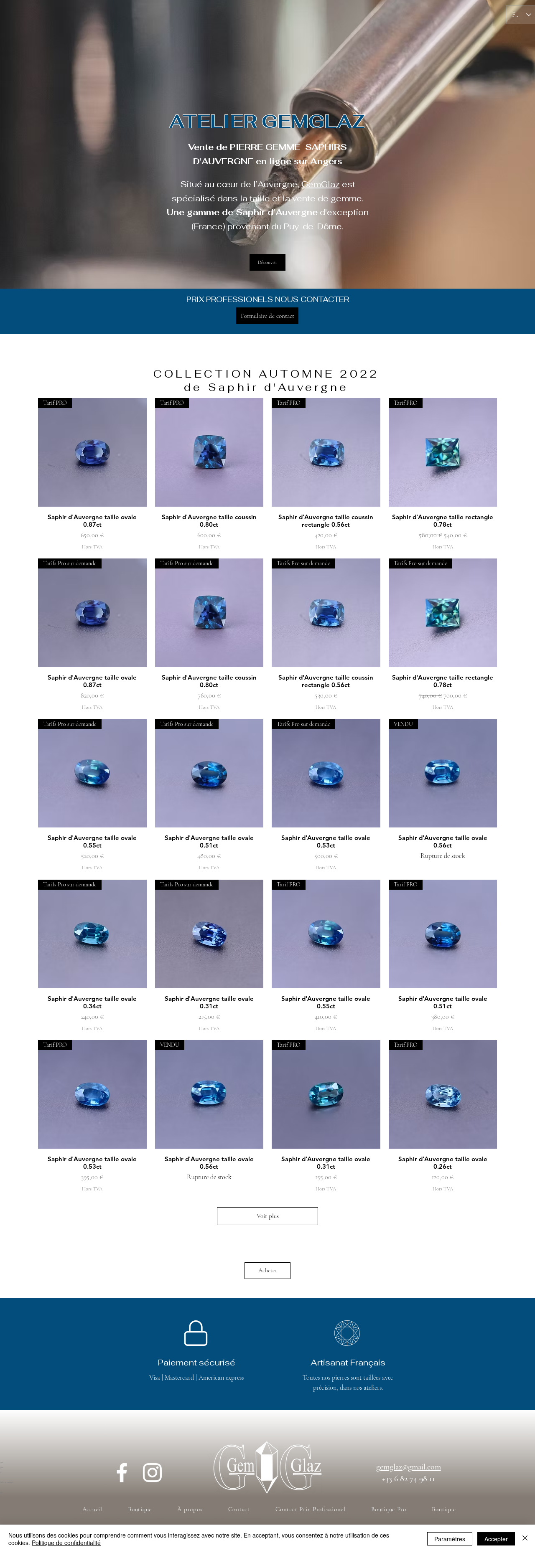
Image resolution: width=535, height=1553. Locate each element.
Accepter (496, 1539)
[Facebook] (122, 1472)
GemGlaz (320, 184)
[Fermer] (525, 1538)
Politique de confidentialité (66, 1542)
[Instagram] (152, 1472)
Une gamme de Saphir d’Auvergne (242, 212)
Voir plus (268, 1216)
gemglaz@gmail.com (408, 1467)
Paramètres (449, 1539)
